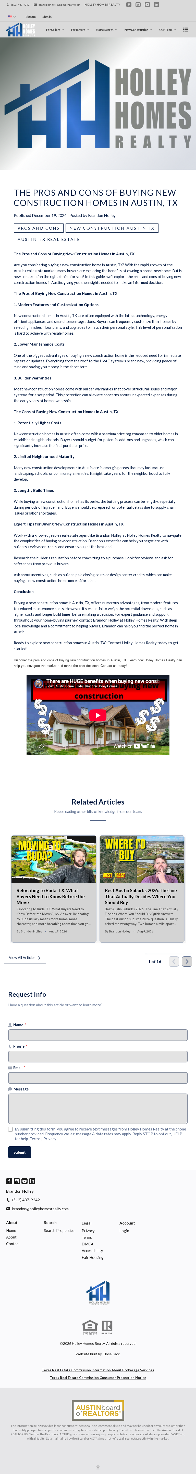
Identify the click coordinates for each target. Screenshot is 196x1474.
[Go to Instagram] (138, 4)
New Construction (136, 29)
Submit (20, 1152)
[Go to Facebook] (128, 4)
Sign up (31, 17)
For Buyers (78, 29)
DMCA (87, 1244)
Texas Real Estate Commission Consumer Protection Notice (98, 1378)
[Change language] (12, 17)
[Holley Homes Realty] (98, 1293)
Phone (20, 1046)
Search (50, 1222)
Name (19, 1025)
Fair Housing (93, 1257)
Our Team (166, 29)
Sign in (47, 17)
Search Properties (59, 1230)
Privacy (49, 1138)
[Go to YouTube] (147, 4)
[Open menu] (185, 29)
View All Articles (22, 957)
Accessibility (92, 1250)
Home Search (105, 29)
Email (19, 1067)
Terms (35, 1138)
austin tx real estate (49, 239)
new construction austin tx (112, 228)
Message (21, 1089)
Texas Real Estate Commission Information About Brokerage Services (98, 1370)
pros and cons (39, 228)
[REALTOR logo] (107, 1327)
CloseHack (111, 1354)
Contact (13, 1243)
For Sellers (53, 29)
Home (11, 1230)
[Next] (187, 961)
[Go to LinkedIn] (156, 4)
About (12, 1222)
